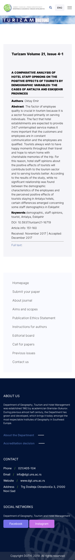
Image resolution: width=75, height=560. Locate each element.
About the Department (18, 435)
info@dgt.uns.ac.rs (29, 474)
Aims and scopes (25, 309)
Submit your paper (26, 292)
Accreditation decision (19, 443)
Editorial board (23, 335)
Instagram (41, 524)
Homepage (20, 283)
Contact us (20, 362)
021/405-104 (27, 468)
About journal (22, 300)
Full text (16, 245)
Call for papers (23, 344)
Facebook (15, 524)
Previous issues (23, 353)
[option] (37, 20)
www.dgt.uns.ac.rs (32, 481)
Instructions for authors (29, 327)
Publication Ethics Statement (33, 318)
